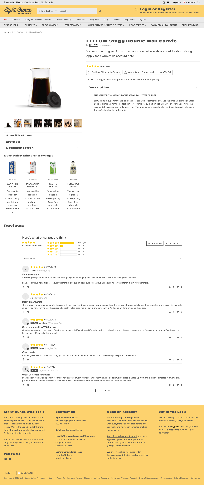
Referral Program (181, 478)
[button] (93, 66)
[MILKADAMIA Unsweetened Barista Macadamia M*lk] (32, 167)
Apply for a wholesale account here (110, 56)
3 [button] (102, 390)
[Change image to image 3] (28, 123)
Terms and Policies (74, 478)
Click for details (47, 2)
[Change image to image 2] (18, 123)
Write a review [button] (155, 243)
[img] (37, 267)
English (176, 2)
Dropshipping (166, 478)
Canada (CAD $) (192, 2)
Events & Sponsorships (148, 478)
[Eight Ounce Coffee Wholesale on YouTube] (168, 3)
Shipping (88, 478)
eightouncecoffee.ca (72, 430)
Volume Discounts (101, 478)
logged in (112, 51)
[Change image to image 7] (68, 123)
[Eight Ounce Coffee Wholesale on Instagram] (164, 3)
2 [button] (98, 390)
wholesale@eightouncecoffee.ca (71, 420)
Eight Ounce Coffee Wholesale (32, 478)
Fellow (93, 45)
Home (6, 32)
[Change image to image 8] (78, 123)
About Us (61, 478)
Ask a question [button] (173, 243)
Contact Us (195, 478)
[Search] (100, 11)
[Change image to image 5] (48, 123)
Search (52, 478)
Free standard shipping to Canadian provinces (21, 2)
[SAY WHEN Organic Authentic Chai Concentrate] (12, 167)
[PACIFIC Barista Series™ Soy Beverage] (53, 167)
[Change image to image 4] (38, 123)
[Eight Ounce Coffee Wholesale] (18, 11)
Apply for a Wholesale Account (122, 436)
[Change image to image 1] (8, 123)
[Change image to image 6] (58, 123)
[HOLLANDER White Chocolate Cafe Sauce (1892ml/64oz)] (73, 167)
